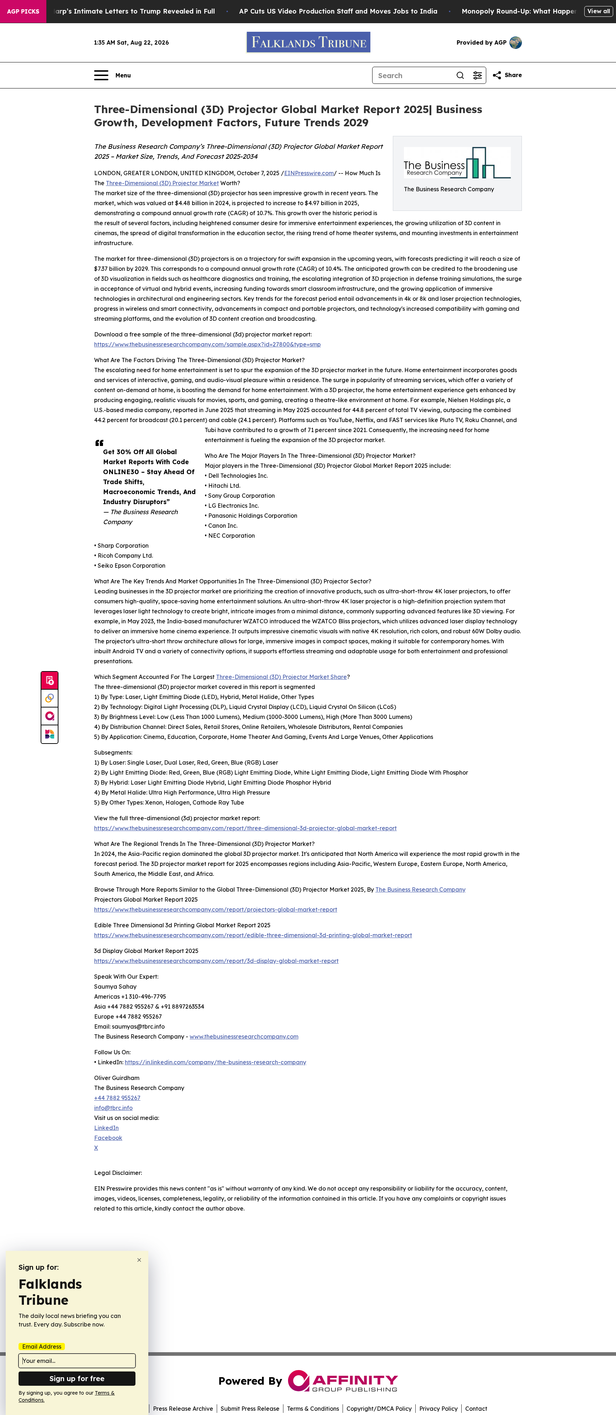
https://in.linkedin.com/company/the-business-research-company (215, 1062)
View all (598, 11)
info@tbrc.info (113, 1107)
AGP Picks (23, 11)
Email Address (41, 1346)
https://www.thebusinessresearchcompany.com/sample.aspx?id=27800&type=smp (207, 344)
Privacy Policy (438, 1408)
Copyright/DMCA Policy (379, 1408)
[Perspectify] (49, 699)
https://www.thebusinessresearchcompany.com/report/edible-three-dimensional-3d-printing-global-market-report (253, 935)
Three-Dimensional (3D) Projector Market (162, 183)
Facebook (108, 1137)
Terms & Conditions (313, 1408)
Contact (476, 1408)
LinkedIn (106, 1127)
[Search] (460, 75)
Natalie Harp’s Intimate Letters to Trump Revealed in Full (119, 11)
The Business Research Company (420, 889)
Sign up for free (77, 1378)
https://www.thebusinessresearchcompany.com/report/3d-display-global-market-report (216, 960)
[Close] (139, 1260)
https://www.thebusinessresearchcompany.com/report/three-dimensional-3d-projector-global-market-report (245, 828)
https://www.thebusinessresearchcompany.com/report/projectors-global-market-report (215, 909)
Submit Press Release (250, 1408)
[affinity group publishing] (49, 716)
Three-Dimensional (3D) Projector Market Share (281, 676)
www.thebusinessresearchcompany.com (244, 1036)
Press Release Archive (183, 1408)
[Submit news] (49, 681)
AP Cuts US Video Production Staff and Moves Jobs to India (338, 11)
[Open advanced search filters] (477, 75)
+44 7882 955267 (117, 1097)
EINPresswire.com (309, 173)
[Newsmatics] (49, 734)
